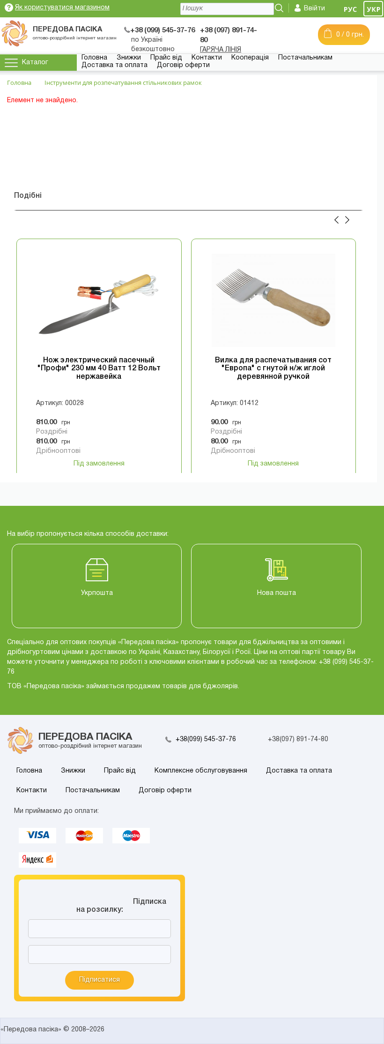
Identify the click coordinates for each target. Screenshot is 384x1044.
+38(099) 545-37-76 (206, 739)
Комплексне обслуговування (201, 771)
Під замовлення (99, 464)
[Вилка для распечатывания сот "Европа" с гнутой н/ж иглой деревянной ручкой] (273, 300)
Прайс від (166, 58)
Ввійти (314, 9)
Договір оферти (183, 65)
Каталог (35, 63)
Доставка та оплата (114, 65)
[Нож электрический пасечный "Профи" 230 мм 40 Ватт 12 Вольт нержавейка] (99, 300)
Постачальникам (305, 58)
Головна (94, 58)
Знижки (129, 58)
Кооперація (250, 58)
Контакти (207, 58)
